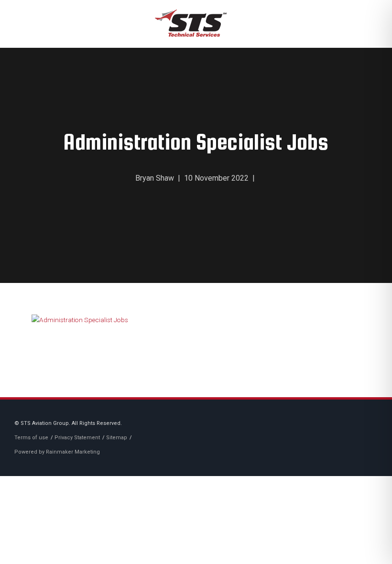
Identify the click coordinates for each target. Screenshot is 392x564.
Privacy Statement (77, 437)
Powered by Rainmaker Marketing (57, 452)
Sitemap (116, 437)
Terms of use (31, 437)
